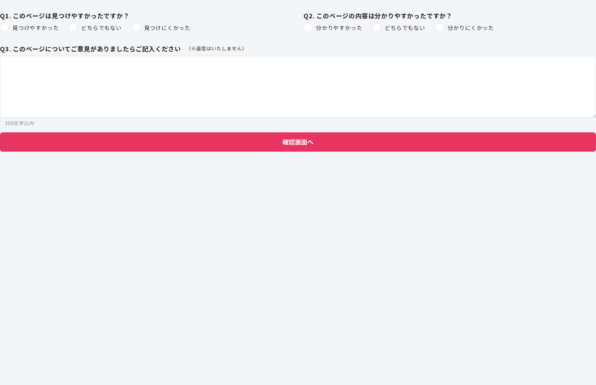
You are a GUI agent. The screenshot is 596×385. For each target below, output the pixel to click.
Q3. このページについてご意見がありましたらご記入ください (90, 48)
